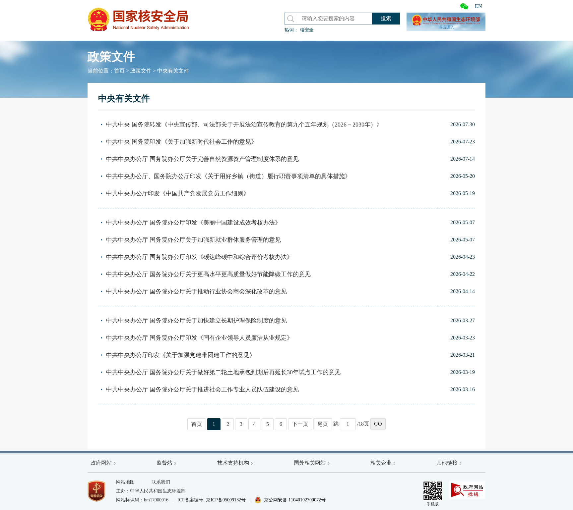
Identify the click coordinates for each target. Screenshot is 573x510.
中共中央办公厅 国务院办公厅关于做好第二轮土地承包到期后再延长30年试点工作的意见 (223, 372)
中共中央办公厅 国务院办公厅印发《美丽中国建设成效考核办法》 (193, 222)
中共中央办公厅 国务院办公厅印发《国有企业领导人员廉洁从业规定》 (199, 337)
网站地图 (125, 482)
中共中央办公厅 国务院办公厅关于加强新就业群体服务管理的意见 (193, 239)
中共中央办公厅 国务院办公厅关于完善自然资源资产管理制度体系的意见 (202, 159)
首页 (119, 71)
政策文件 (141, 71)
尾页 (322, 424)
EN (478, 6)
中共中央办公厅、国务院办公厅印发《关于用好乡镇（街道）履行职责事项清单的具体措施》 (228, 176)
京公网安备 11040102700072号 (290, 499)
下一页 (300, 424)
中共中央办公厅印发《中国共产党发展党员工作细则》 (177, 193)
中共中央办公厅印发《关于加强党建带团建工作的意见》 (180, 355)
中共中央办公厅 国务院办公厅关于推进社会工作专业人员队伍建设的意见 (202, 389)
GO (378, 424)
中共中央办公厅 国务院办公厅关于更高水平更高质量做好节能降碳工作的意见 (208, 274)
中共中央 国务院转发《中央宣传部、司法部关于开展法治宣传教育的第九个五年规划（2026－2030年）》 (244, 124)
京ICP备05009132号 (226, 499)
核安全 (307, 29)
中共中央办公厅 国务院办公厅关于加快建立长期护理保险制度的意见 (196, 320)
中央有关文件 (173, 71)
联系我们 (161, 482)
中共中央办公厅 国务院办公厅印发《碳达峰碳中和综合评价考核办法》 (199, 257)
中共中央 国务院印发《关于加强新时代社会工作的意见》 (181, 141)
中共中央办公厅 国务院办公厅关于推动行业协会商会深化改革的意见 (196, 291)
